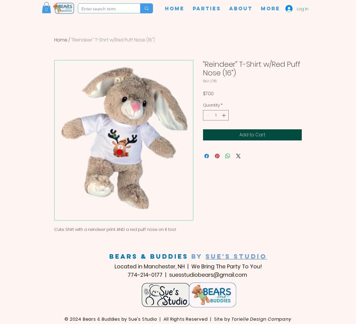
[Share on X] (238, 156)
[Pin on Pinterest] (217, 156)
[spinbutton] (216, 115)
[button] (46, 7)
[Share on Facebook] (206, 156)
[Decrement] (207, 115)
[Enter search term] (146, 8)
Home (60, 40)
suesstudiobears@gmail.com (208, 275)
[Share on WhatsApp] (227, 156)
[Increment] (224, 115)
